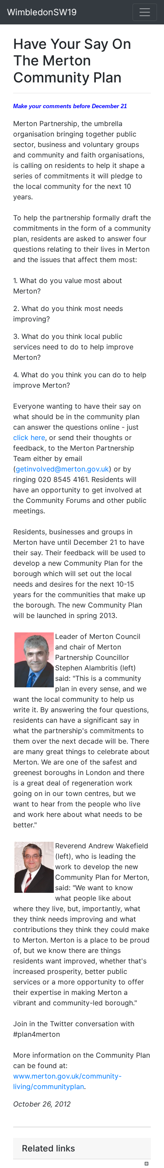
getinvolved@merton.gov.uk (62, 468)
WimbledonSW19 (42, 12)
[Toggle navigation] (145, 12)
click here (29, 437)
